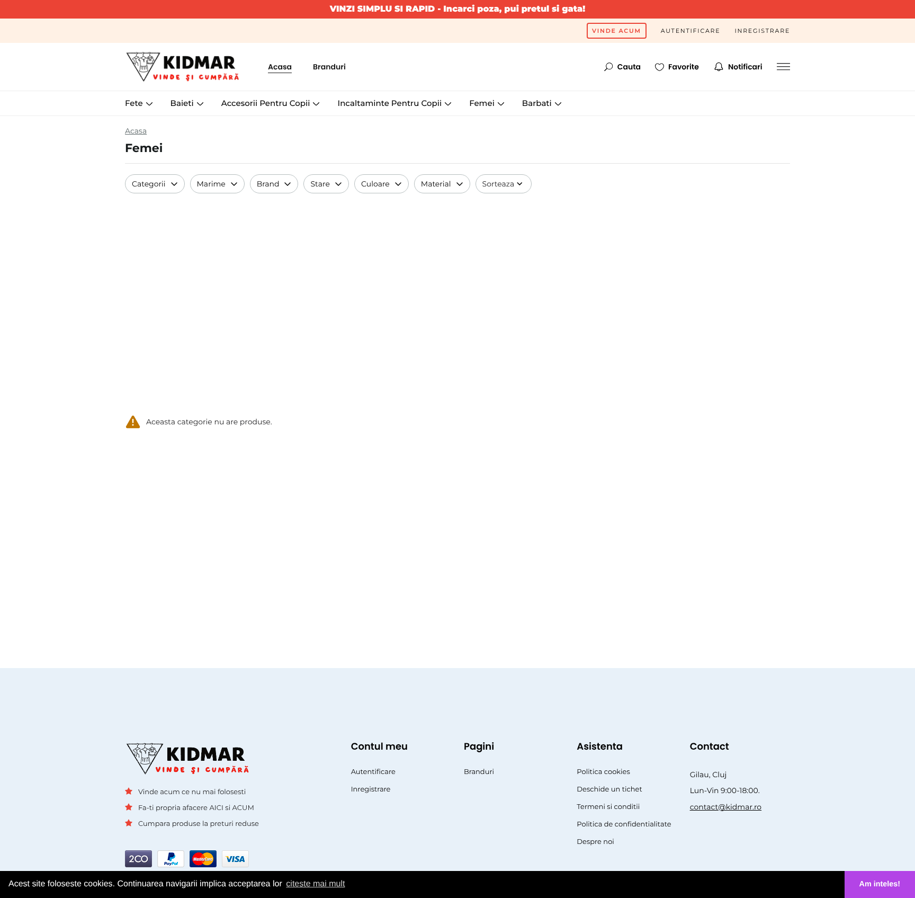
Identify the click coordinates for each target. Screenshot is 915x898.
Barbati (538, 103)
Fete (135, 103)
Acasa (280, 66)
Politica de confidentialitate (624, 824)
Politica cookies (603, 772)
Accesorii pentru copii (266, 103)
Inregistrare (762, 30)
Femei (483, 103)
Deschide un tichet (609, 789)
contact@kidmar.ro (726, 807)
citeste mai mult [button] (315, 883)
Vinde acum (616, 30)
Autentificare (691, 30)
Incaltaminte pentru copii (390, 103)
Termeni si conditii (608, 807)
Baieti (183, 103)
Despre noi (595, 842)
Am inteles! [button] (880, 884)
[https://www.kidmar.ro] (186, 66)
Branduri (329, 66)
